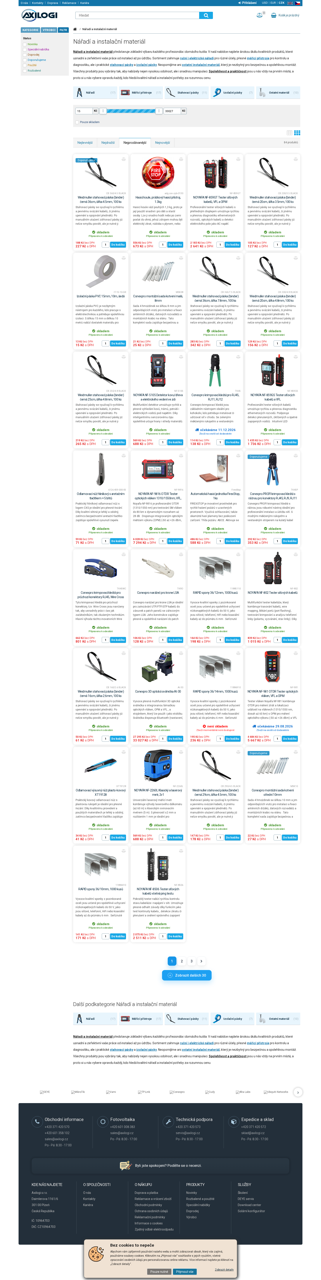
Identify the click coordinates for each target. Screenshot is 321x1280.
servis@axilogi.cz (188, 1133)
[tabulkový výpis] (289, 134)
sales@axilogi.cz (56, 1139)
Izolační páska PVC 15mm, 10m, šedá (101, 296)
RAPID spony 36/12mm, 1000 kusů (215, 592)
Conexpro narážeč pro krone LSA (158, 592)
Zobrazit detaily (224, 1269)
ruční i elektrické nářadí (197, 58)
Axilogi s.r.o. (45, 15)
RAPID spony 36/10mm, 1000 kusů (100, 889)
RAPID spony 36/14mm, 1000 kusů (215, 691)
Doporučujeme (86, 160)
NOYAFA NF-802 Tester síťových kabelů (272, 592)
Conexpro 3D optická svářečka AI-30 (158, 691)
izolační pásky (146, 65)
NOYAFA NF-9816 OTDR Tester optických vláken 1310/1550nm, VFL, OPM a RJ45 (158, 498)
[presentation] (298, 1092)
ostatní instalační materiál (201, 65)
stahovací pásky (121, 65)
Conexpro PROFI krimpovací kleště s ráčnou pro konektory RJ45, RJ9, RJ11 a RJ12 (273, 498)
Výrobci (49, 30)
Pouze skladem (90, 122)
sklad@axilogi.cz (252, 1133)
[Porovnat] (124, 159)
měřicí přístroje (258, 58)
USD (265, 2)
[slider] (103, 111)
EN (289, 3)
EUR (273, 2)
